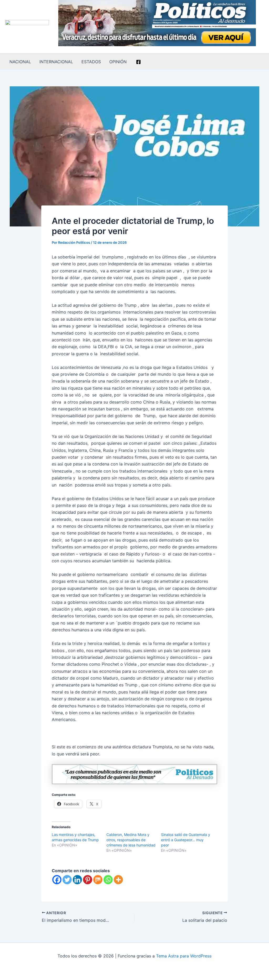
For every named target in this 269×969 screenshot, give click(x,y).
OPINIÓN (118, 61)
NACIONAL (20, 61)
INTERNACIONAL (56, 61)
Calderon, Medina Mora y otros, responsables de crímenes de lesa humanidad (131, 839)
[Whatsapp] (108, 879)
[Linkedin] (77, 879)
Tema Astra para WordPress (183, 956)
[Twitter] (67, 879)
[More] (118, 879)
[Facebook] (138, 62)
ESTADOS (91, 61)
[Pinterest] (87, 879)
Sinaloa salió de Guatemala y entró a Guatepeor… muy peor (185, 839)
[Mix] (97, 879)
